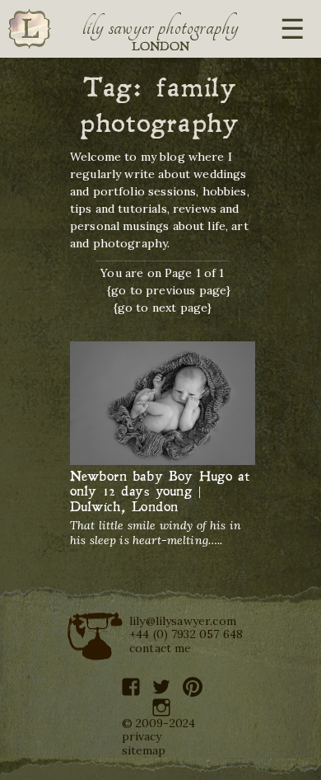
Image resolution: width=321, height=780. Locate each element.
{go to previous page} (168, 290)
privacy (142, 736)
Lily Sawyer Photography (160, 27)
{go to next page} (163, 307)
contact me (160, 648)
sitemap (144, 750)
